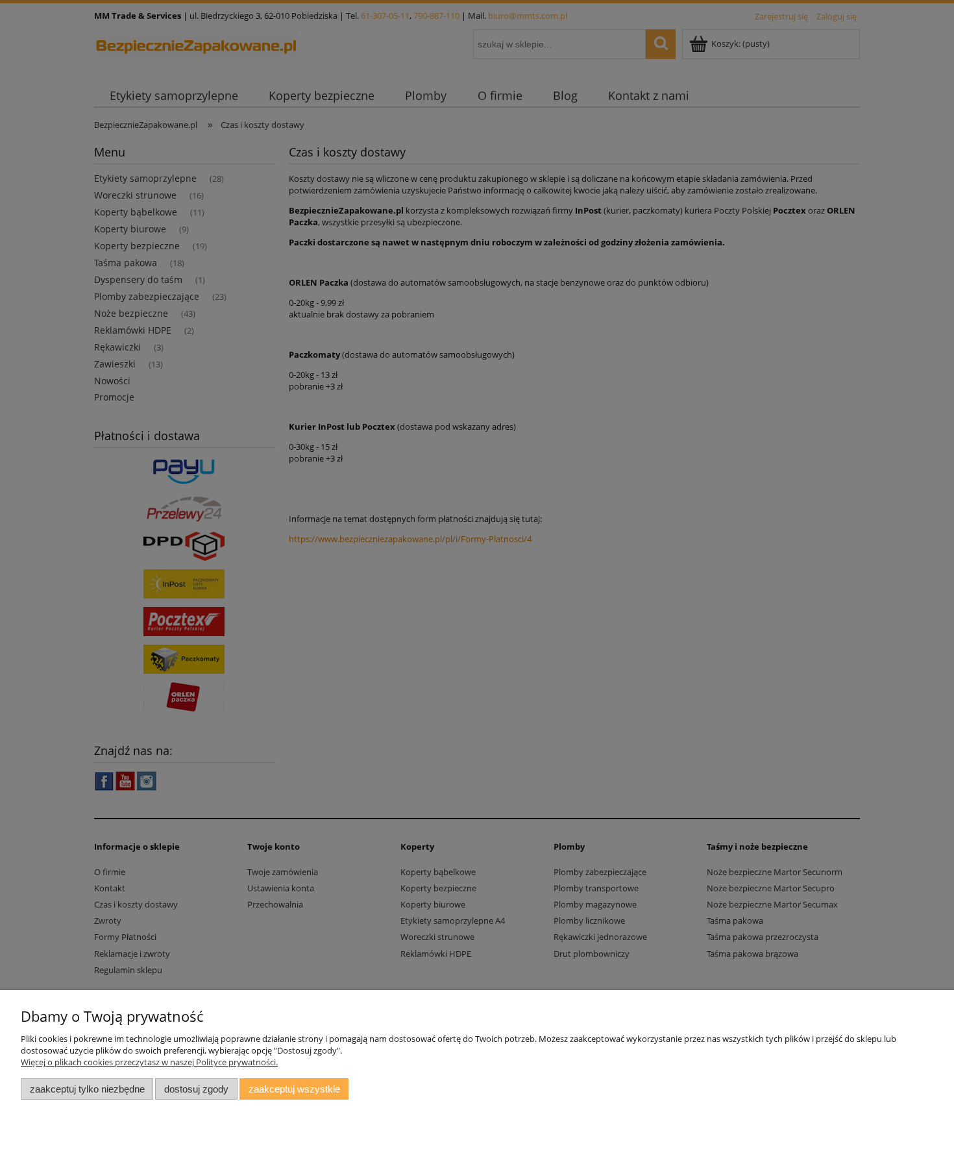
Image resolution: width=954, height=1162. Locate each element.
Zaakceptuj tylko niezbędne (87, 1088)
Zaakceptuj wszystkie (294, 1088)
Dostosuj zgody (196, 1088)
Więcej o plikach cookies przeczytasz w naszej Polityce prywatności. (149, 1062)
